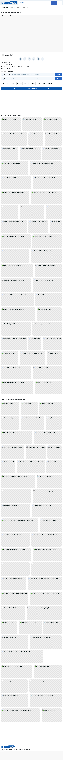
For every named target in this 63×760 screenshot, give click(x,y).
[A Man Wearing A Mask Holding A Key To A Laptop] (44, 607)
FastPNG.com (4, 7)
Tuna (13, 83)
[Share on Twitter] (24, 59)
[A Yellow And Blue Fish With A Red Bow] (14, 133)
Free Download (32, 88)
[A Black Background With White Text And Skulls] (31, 461)
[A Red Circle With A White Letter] (15, 695)
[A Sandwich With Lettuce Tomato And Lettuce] (17, 294)
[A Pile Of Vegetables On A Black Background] (15, 534)
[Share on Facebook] (20, 59)
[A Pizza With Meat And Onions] (47, 367)
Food (8, 83)
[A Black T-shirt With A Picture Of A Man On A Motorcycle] (19, 520)
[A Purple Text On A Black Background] (48, 432)
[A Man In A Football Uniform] (13, 607)
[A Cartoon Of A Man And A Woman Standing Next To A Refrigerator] (22, 651)
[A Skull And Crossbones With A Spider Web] (16, 549)
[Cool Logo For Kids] (10, 403)
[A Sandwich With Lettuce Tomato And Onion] (46, 192)
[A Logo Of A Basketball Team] (48, 666)
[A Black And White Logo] (54, 461)
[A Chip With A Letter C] (54, 417)
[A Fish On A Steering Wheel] (52, 148)
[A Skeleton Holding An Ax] (10, 417)
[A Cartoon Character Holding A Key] (47, 491)
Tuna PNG (12, 7)
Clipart (33, 83)
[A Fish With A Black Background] (14, 163)
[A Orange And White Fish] (9, 207)
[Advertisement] (31, 102)
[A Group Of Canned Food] (11, 119)
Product (19, 83)
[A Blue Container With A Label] (30, 148)
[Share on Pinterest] (29, 59)
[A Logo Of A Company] (54, 447)
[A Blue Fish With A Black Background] (47, 280)
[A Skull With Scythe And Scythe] (30, 622)
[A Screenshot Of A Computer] (15, 505)
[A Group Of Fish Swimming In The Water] (18, 309)
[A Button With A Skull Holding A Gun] (16, 666)
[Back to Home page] (9, 3)
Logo (44, 83)
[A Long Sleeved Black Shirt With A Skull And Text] (46, 534)
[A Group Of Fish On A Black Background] (15, 192)
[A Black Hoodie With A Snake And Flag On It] (16, 432)
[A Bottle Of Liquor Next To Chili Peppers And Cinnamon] (46, 593)
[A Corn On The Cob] (9, 622)
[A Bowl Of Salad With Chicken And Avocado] (17, 265)
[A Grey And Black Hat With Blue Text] (32, 417)
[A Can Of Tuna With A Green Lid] (52, 338)
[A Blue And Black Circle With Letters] (16, 491)
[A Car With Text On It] (8, 461)
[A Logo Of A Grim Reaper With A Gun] (13, 578)
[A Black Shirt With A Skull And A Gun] (46, 637)
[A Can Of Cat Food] (34, 338)
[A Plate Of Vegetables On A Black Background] (15, 593)
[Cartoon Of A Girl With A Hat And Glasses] (46, 695)
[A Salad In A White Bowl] (32, 119)
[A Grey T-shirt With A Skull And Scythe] (12, 447)
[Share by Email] (38, 59)
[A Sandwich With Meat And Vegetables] (32, 207)
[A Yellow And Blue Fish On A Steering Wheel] (14, 338)
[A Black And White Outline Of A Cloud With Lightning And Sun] (20, 710)
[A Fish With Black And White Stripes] (48, 294)
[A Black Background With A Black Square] (16, 177)
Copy (58, 74)
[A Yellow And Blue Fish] (52, 119)
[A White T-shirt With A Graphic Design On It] (14, 221)
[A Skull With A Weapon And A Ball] (46, 505)
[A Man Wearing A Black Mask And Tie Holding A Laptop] (44, 578)
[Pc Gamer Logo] (29, 403)
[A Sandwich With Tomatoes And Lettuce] (46, 163)
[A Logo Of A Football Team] (50, 403)
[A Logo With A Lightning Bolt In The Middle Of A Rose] (45, 681)
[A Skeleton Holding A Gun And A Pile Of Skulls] (18, 476)
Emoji (38, 83)
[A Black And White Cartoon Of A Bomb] (32, 353)
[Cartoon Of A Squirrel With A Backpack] (46, 564)
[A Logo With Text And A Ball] (51, 520)
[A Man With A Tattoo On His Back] (35, 447)
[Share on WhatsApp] (33, 59)
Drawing (26, 83)
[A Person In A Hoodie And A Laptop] (15, 564)
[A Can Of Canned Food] (49, 309)
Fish (3, 83)
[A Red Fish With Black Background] (46, 250)
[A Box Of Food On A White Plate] (48, 382)
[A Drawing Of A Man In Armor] (49, 476)
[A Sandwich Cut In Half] (54, 207)
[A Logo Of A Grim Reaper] (51, 710)
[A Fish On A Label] (35, 133)
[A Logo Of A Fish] (56, 221)
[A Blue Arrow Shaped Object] (15, 250)
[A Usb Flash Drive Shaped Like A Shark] (47, 177)
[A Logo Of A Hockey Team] (14, 637)
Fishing (50, 83)
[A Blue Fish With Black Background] (48, 265)
